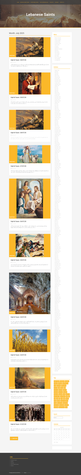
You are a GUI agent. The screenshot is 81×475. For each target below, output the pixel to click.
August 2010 (57, 336)
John (67, 396)
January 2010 (57, 345)
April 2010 (56, 341)
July (69, 396)
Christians (55, 383)
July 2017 (56, 220)
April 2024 (56, 107)
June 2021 (56, 155)
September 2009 (58, 351)
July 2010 (56, 337)
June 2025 (56, 88)
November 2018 (58, 198)
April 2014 (56, 274)
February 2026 (57, 77)
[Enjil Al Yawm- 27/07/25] (29, 154)
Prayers (58, 400)
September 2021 (58, 150)
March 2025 (57, 92)
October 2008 (57, 366)
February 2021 (57, 160)
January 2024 (57, 112)
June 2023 (56, 121)
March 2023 (57, 125)
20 (68, 435)
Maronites (56, 50)
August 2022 (57, 135)
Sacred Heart (65, 402)
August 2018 (57, 202)
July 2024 (56, 103)
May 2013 (56, 290)
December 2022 (58, 130)
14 (54, 435)
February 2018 (57, 210)
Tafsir (66, 407)
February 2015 (57, 260)
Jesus (64, 394)
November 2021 (58, 148)
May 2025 (56, 89)
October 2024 (57, 99)
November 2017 (58, 214)
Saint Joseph (61, 405)
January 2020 (57, 178)
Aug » (57, 442)
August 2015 (57, 252)
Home (18, 2)
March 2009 (57, 359)
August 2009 (57, 352)
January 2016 (57, 245)
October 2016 (57, 233)
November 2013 (58, 281)
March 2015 (57, 259)
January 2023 (57, 128)
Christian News (57, 41)
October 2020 (57, 166)
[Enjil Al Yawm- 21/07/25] (29, 412)
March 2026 (57, 75)
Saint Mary (66, 405)
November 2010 (58, 331)
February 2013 (57, 294)
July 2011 (56, 320)
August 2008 (57, 369)
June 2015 (56, 255)
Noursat (12, 462)
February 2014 (57, 277)
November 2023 (58, 114)
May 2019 (56, 189)
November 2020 (58, 164)
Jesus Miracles (62, 396)
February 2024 (57, 110)
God (64, 387)
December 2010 (58, 330)
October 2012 (57, 299)
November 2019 (58, 181)
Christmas (60, 383)
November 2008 (58, 365)
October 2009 (57, 349)
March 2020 (57, 176)
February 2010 (57, 344)
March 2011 (57, 326)
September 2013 (58, 284)
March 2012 (57, 309)
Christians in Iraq (58, 43)
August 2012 (57, 302)
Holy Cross (56, 394)
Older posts (14, 438)
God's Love (56, 389)
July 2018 (56, 203)
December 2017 (58, 213)
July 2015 (56, 253)
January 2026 (57, 78)
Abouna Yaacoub (58, 37)
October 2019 (57, 182)
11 (64, 433)
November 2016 (58, 231)
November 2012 (58, 298)
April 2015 (56, 258)
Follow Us (52, 2)
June (55, 398)
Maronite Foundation (58, 48)
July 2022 (56, 137)
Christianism (62, 381)
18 (64, 435)
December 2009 (58, 347)
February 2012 (57, 310)
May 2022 (56, 139)
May (64, 398)
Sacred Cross (59, 402)
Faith (59, 387)
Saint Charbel (57, 53)
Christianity (67, 381)
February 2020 (57, 177)
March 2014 (57, 276)
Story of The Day (58, 57)
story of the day (61, 407)
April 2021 (56, 157)
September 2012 (58, 301)
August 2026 (57, 70)
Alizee (25, 472)
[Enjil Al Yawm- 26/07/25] (29, 198)
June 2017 (56, 221)
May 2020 (56, 173)
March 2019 (57, 192)
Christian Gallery (58, 40)
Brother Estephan (58, 39)
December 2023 (58, 113)
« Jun (54, 442)
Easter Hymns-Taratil (35, 2)
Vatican (12, 465)
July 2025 (56, 86)
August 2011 (57, 319)
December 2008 (58, 363)
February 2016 (57, 244)
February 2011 (57, 327)
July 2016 (56, 237)
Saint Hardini (57, 54)
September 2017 (58, 217)
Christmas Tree (65, 383)
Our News (57, 2)
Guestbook (57, 47)
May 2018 (56, 206)
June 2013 (56, 288)
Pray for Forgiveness (64, 400)
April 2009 (56, 358)
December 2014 (58, 263)
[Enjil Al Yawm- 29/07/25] (29, 83)
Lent (57, 398)
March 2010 (57, 343)
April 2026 (56, 74)
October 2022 (57, 132)
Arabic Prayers (56, 381)
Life (59, 398)
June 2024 (56, 105)
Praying (55, 402)
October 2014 (57, 266)
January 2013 (57, 295)
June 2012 (56, 305)
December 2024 (58, 96)
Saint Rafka (57, 55)
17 (61, 435)
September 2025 (58, 84)
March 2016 (57, 242)
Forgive (62, 387)
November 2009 (58, 348)
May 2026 (56, 73)
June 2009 (56, 355)
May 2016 (56, 240)
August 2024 (57, 102)
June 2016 (56, 238)
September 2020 (58, 167)
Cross (55, 385)
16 (59, 435)
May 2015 (56, 256)
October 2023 (57, 116)
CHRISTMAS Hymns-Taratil (24, 2)
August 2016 (57, 235)
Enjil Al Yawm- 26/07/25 (18, 221)
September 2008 (58, 368)
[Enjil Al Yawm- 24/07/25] (29, 293)
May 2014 (56, 273)
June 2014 (56, 272)
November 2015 (58, 248)
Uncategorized (57, 60)
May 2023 (56, 123)
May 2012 (56, 306)
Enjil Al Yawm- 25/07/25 (18, 260)
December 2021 (58, 146)
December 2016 (58, 230)
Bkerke (12, 461)
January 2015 (57, 262)
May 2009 (56, 356)
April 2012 (56, 308)
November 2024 (58, 98)
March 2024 (57, 109)
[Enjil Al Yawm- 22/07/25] (29, 378)
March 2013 (57, 292)
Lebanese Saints (40, 14)
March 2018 (57, 209)
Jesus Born (67, 394)
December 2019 (58, 180)
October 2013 (57, 283)
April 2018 (56, 208)
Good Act (64, 389)
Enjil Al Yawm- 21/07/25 (18, 424)
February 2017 (57, 227)
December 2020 (58, 163)
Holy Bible (65, 392)
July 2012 (56, 304)
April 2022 (56, 141)
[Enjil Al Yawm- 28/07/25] (29, 120)
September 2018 (58, 201)
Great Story (61, 392)
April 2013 (56, 291)
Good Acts (56, 392)
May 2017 (56, 223)
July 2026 (56, 71)
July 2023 (56, 120)
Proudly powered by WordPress (14, 472)
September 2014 (58, 267)
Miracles (67, 398)
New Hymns (57, 51)
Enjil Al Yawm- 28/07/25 (18, 132)
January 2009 (57, 362)
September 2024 (58, 100)
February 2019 (57, 194)
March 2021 (57, 159)
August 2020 (57, 169)
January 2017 (57, 228)
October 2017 (57, 216)
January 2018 (57, 212)
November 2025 (58, 81)
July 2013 (56, 287)
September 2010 (58, 334)
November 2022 (58, 131)
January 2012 (57, 312)
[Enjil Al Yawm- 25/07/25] (29, 245)
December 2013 (58, 280)
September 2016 (58, 234)
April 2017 (56, 224)
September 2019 (58, 184)
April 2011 (56, 324)
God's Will (60, 389)
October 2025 (57, 82)
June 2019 (56, 188)
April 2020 (56, 174)
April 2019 (56, 191)
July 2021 (56, 153)
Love (62, 398)
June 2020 (56, 171)
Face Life (55, 387)
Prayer (55, 400)
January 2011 (57, 329)
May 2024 (56, 106)
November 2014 (58, 265)
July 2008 (56, 370)
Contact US (62, 2)
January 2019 (57, 195)
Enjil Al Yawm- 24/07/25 (18, 317)
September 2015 (58, 251)
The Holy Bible (57, 58)
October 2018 (57, 199)
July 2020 (56, 170)
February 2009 (57, 361)
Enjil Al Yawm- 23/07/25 (18, 355)
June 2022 (56, 138)
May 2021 (56, 156)
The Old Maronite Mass (44, 2)
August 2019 (57, 185)
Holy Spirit (60, 394)
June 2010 (56, 338)
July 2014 (56, 270)
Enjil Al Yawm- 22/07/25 (18, 392)
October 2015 (57, 249)
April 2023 (56, 124)
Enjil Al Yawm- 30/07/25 (18, 60)
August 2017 (57, 219)
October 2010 (57, 333)
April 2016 (56, 241)
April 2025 (56, 91)
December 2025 (58, 79)
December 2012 (58, 297)
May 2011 (56, 323)
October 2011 (57, 316)
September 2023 (58, 117)
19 (66, 435)
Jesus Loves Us (56, 396)
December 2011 (58, 313)
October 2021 (57, 149)
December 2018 (58, 196)
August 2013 (57, 285)
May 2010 (56, 340)
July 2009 (56, 354)
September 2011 (58, 317)
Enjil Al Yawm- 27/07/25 (18, 166)
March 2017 (57, 226)
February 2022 (57, 144)
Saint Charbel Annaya (15, 464)
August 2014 (57, 269)
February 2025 (57, 93)
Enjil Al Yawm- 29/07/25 (18, 97)
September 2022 (58, 134)
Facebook (56, 46)
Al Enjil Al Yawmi (14, 460)
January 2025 (57, 95)
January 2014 (57, 278)
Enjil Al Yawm (12, 55)
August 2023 (57, 118)
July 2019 (56, 187)
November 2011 (58, 315)
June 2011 (56, 322)
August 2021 (57, 152)
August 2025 (57, 85)
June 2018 (56, 205)
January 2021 (57, 162)
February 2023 (57, 127)
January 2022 (57, 145)
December (59, 385)
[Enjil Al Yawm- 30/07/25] (29, 47)
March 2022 (57, 142)
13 (68, 433)
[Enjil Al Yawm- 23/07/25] (29, 341)
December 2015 (58, 246)
